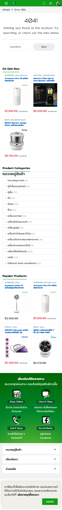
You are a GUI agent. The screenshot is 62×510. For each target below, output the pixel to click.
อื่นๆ (10, 210)
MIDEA (36, 327)
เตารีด (10, 257)
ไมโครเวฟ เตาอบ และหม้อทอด (22, 263)
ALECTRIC (37, 75)
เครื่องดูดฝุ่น (14, 227)
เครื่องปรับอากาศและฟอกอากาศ (16, 76)
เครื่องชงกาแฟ (15, 216)
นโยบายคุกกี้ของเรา (28, 495)
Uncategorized (16, 180)
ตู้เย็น (10, 192)
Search (44, 3)
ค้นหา (44, 47)
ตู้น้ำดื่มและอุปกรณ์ (16, 186)
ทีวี (9, 198)
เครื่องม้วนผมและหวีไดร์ (19, 245)
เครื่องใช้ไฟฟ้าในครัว (44, 76)
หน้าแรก (6, 9)
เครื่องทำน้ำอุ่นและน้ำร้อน (19, 233)
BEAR (7, 119)
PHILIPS (8, 327)
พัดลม (11, 204)
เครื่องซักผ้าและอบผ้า (18, 222)
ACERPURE (9, 75)
